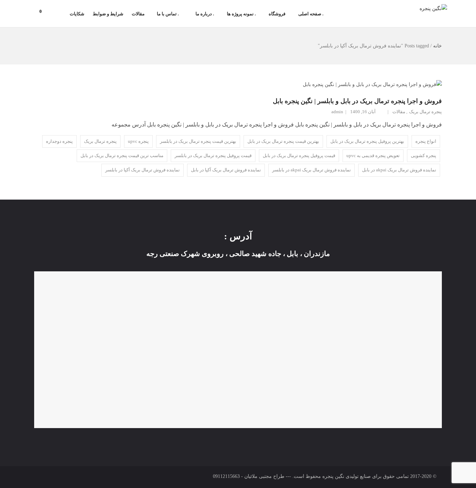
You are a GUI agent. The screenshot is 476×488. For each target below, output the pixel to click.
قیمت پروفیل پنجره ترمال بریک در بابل (299, 155)
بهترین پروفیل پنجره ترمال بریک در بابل (367, 141)
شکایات (77, 13)
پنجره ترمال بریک (425, 111)
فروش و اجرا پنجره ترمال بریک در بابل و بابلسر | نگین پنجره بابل (357, 101)
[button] (43, 11)
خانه (437, 45)
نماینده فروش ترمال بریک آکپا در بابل (226, 169)
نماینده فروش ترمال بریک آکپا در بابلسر (142, 169)
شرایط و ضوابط (108, 13)
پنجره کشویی (423, 155)
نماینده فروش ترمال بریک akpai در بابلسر (311, 169)
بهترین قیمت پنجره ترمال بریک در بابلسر (198, 141)
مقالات (138, 13)
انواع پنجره (425, 141)
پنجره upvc (138, 141)
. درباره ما (204, 13)
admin (337, 111)
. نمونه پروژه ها (241, 13)
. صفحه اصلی (310, 13)
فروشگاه (277, 13)
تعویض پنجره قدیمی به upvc (373, 155)
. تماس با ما (168, 13)
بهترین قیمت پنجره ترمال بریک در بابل (283, 141)
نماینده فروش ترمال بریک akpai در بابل (399, 169)
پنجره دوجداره (59, 141)
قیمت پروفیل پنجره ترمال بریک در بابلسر (213, 155)
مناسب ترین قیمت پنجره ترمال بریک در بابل (121, 155)
